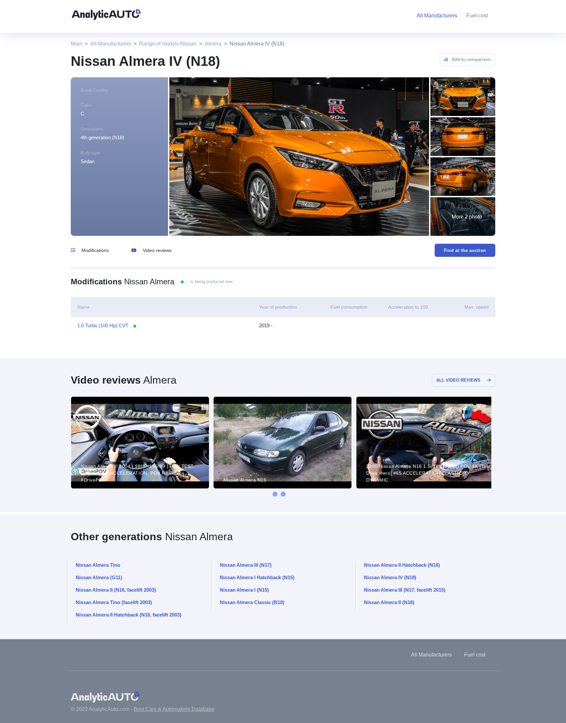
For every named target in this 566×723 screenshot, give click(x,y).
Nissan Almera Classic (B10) (252, 602)
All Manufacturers (110, 44)
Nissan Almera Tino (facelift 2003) (114, 602)
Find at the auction (465, 250)
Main (76, 44)
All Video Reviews (458, 380)
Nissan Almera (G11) (99, 577)
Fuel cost (477, 15)
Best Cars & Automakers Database (174, 709)
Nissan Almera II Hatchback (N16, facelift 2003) (128, 615)
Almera (213, 44)
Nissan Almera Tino (98, 565)
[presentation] (275, 494)
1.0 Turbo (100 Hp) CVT (102, 325)
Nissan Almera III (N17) (246, 565)
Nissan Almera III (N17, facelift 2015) (404, 590)
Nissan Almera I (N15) (244, 590)
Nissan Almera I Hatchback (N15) (257, 577)
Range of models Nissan (168, 44)
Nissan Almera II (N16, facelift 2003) (116, 590)
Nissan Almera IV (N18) (390, 577)
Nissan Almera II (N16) (389, 602)
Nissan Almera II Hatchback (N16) (402, 565)
